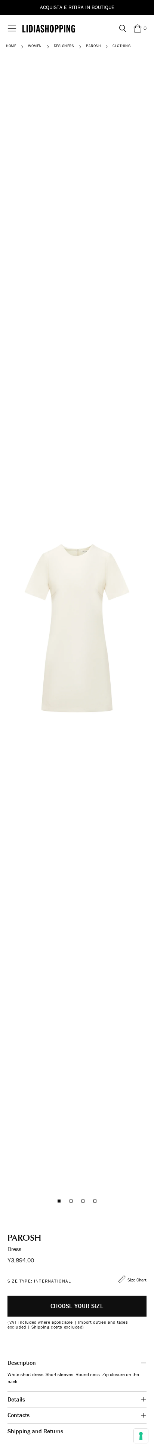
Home (11, 46)
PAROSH (93, 46)
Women (35, 46)
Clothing (121, 46)
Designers (64, 46)
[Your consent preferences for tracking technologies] (141, 1436)
